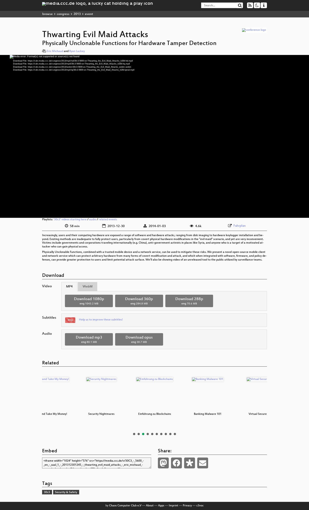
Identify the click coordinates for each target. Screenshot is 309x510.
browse (47, 14)
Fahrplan (239, 226)
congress (63, 14)
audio (92, 219)
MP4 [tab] (69, 287)
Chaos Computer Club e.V (125, 505)
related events (108, 219)
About (150, 505)
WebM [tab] (88, 287)
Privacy (187, 505)
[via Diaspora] (189, 463)
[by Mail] (202, 463)
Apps (161, 505)
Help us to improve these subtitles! (101, 319)
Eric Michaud (55, 51)
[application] (154, 136)
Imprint (173, 505)
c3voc (200, 505)
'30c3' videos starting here (70, 219)
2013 (77, 14)
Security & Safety (66, 492)
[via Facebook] (176, 463)
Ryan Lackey (77, 51)
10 (175, 434)
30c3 (47, 492)
